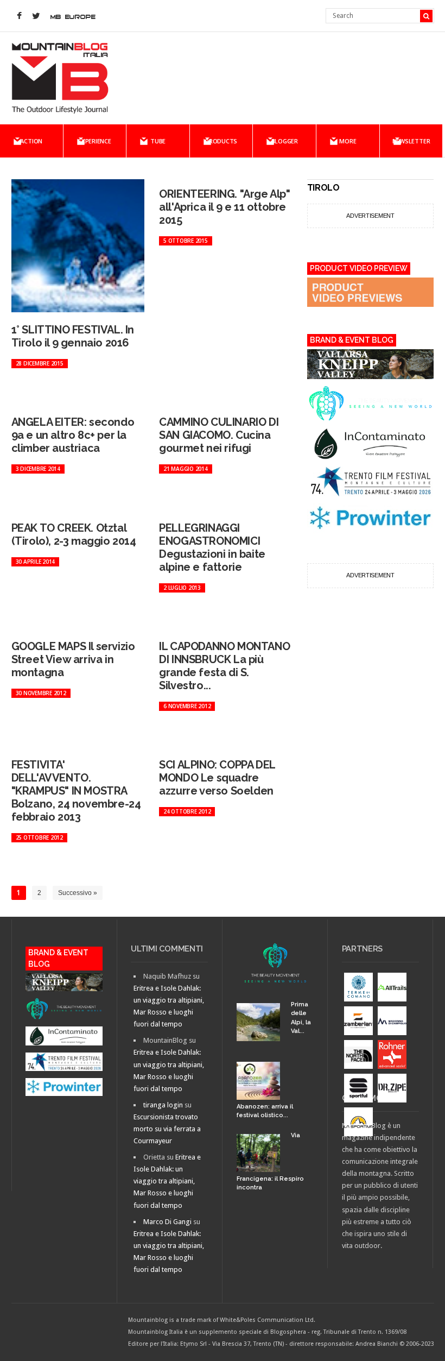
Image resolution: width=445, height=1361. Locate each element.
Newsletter (411, 141)
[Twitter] (36, 16)
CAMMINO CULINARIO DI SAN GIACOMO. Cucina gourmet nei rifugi (218, 435)
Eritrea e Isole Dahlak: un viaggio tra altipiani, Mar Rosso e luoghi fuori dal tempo (167, 1181)
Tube (158, 141)
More (347, 141)
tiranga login (163, 1105)
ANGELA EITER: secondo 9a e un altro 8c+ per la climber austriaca (73, 435)
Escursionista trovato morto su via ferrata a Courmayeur (167, 1129)
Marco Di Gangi (167, 1222)
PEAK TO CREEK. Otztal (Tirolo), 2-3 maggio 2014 (73, 534)
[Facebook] (19, 16)
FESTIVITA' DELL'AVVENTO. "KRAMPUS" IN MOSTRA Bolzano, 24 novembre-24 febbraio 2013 (76, 790)
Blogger (284, 141)
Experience (94, 141)
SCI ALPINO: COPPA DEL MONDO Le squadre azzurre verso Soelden (217, 777)
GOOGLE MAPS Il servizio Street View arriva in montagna (73, 659)
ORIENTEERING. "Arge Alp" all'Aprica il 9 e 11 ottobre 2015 (224, 206)
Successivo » (77, 893)
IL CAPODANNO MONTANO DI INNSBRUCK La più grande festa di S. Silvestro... (224, 666)
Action (31, 141)
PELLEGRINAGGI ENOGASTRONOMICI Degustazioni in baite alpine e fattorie (212, 547)
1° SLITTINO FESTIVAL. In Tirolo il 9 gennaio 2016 (72, 336)
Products (221, 141)
